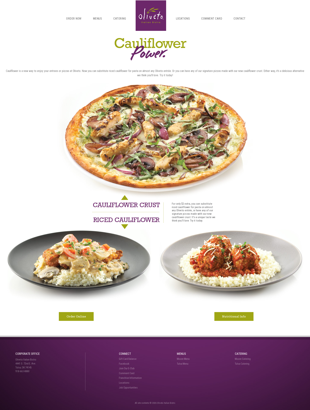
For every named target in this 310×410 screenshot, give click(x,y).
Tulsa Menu (182, 363)
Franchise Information (130, 378)
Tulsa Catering (242, 363)
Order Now (73, 18)
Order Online (76, 316)
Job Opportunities (128, 387)
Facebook (124, 363)
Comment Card (211, 18)
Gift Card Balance (128, 358)
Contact (239, 18)
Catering (119, 18)
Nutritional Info (234, 316)
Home (151, 15)
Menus (97, 18)
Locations (183, 18)
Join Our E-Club (127, 368)
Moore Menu (183, 358)
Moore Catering (243, 358)
